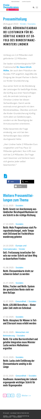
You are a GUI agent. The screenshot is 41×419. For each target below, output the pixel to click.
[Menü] (37, 7)
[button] (13, 181)
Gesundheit (20, 301)
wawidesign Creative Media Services (19, 413)
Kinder (23, 23)
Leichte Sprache (26, 1)
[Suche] (32, 7)
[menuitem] (15, 1)
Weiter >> (26, 395)
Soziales (32, 23)
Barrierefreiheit (15, 1)
